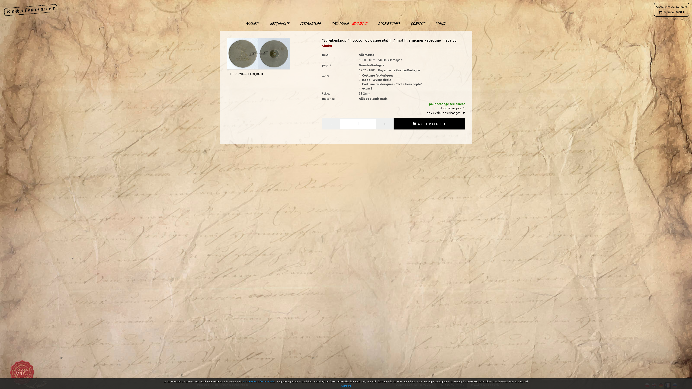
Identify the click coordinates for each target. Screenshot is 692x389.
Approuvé (346, 386)
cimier (327, 45)
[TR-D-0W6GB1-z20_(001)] (258, 53)
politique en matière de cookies (259, 381)
